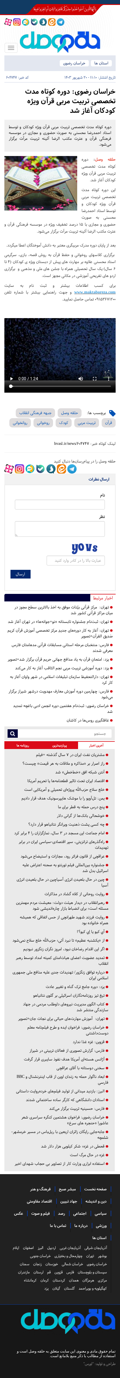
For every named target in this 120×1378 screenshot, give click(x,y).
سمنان (24, 1264)
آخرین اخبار (96, 745)
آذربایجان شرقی (95, 1247)
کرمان (44, 1280)
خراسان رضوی (74, 63)
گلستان (69, 1288)
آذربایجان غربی (70, 1247)
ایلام (16, 1247)
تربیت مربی (87, 422)
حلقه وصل (69, 413)
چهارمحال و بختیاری (68, 1256)
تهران (90, 1256)
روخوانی (43, 422)
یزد (46, 1288)
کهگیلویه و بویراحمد (93, 1288)
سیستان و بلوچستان (92, 1272)
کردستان (59, 1280)
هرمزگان (88, 1280)
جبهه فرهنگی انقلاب (35, 413)
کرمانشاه (30, 1280)
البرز (40, 1247)
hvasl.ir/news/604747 (71, 443)
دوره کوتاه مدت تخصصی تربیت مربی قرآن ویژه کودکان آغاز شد (70, 101)
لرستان (38, 1272)
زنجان (37, 1264)
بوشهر (102, 1256)
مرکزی (102, 1280)
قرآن (108, 422)
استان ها (101, 63)
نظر (102, 516)
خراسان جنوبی (40, 1256)
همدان (74, 1280)
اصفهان (28, 1247)
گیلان (56, 1288)
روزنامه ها (23, 745)
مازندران (24, 1272)
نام (102, 495)
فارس (70, 1272)
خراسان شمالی (72, 1264)
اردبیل (51, 1247)
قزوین (58, 1272)
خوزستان (51, 1264)
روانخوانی (20, 422)
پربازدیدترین (59, 745)
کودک (63, 422)
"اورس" (88, 1363)
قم (49, 1272)
